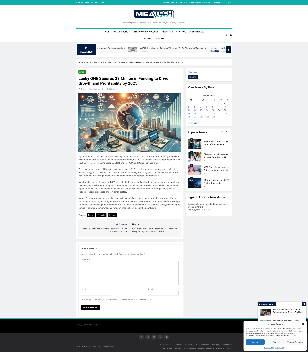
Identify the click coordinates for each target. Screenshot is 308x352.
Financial (101, 215)
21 (201, 113)
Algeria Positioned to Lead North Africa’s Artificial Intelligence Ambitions (216, 144)
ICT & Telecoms (120, 32)
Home (106, 32)
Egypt (90, 215)
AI (204, 148)
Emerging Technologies (146, 32)
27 (195, 116)
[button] (303, 324)
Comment (86, 259)
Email (151, 289)
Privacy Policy (280, 348)
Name (84, 289)
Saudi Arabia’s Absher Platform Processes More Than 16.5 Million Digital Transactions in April (287, 312)
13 (195, 110)
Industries (167, 32)
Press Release (197, 32)
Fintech (82, 72)
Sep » (196, 123)
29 (207, 116)
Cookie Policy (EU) (224, 348)
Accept (255, 342)
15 (207, 110)
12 (189, 110)
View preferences (295, 342)
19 (189, 113)
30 (213, 116)
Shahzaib (84, 89)
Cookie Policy (269, 348)
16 (213, 110)
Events (147, 38)
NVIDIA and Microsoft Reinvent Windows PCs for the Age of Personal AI (134, 48)
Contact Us (188, 344)
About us (178, 344)
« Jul (190, 123)
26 (189, 116)
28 (201, 116)
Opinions (159, 38)
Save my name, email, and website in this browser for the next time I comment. (118, 299)
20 (195, 113)
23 (213, 113)
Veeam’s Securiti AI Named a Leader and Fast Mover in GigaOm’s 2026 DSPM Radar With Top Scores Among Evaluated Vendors (188, 3)
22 (207, 113)
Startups (181, 32)
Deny (275, 342)
